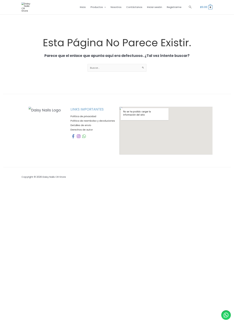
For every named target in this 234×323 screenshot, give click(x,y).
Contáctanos (134, 7)
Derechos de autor (82, 129)
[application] (104, 7)
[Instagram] (78, 136)
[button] (190, 7)
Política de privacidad (83, 116)
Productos (97, 7)
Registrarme (174, 7)
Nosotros (116, 7)
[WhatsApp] (84, 136)
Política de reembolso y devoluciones (93, 120)
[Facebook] (73, 136)
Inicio (83, 7)
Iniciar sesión (154, 7)
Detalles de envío (81, 125)
